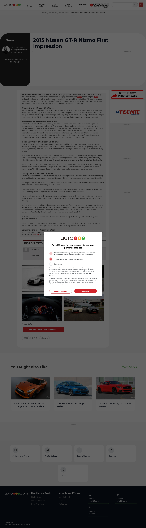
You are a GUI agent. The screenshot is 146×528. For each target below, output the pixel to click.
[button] (73, 264)
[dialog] (73, 264)
